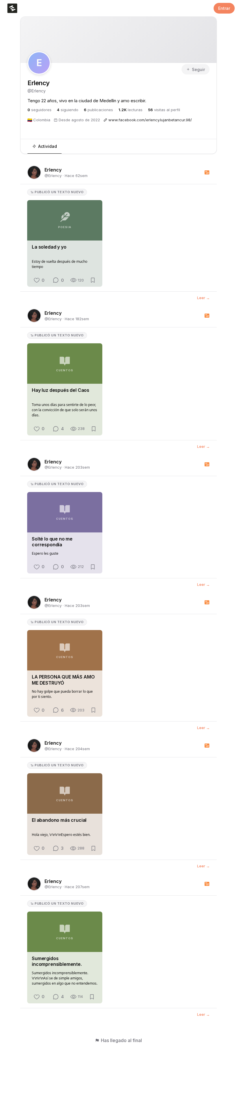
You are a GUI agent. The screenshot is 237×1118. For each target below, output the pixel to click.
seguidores (39, 110)
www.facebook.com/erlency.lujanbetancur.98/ (150, 120)
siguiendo (67, 110)
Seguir (198, 69)
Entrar (224, 8)
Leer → (203, 298)
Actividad (47, 146)
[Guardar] (92, 280)
